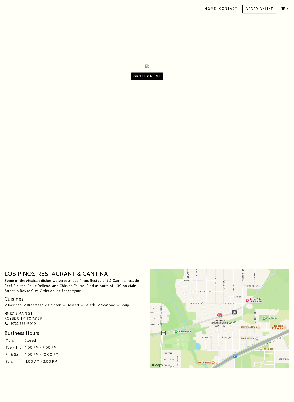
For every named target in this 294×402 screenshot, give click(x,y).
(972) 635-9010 (23, 324)
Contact (228, 9)
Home (210, 9)
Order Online (259, 9)
